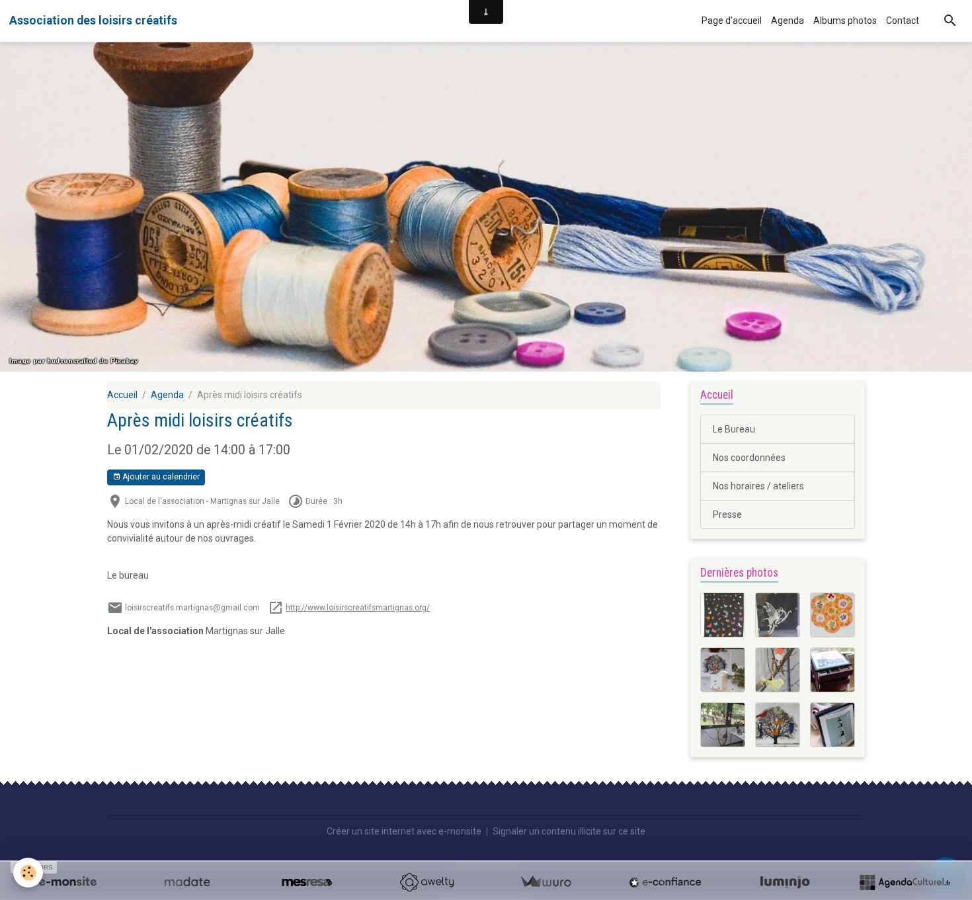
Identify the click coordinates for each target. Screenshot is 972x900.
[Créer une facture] (545, 882)
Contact (902, 20)
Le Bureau (734, 429)
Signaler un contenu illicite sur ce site (569, 831)
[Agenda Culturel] (904, 882)
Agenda (787, 20)
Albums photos (845, 20)
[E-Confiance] (665, 882)
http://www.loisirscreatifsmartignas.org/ (358, 607)
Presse (727, 514)
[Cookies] (28, 872)
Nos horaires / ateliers (758, 486)
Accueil (122, 394)
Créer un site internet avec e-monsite (404, 831)
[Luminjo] (784, 882)
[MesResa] (306, 882)
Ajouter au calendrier (160, 476)
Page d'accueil (732, 20)
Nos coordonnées (749, 457)
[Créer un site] (67, 882)
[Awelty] (426, 882)
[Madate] (187, 882)
